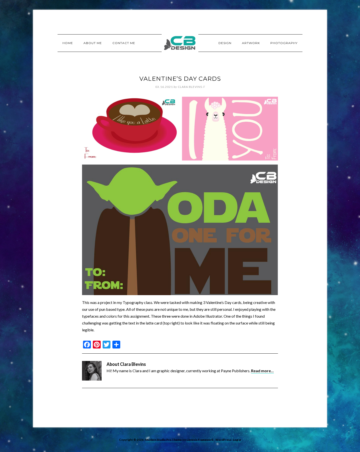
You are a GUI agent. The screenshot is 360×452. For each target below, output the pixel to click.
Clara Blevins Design (180, 42)
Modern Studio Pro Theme (163, 439)
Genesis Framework (200, 439)
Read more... (262, 370)
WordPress (223, 439)
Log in (237, 439)
